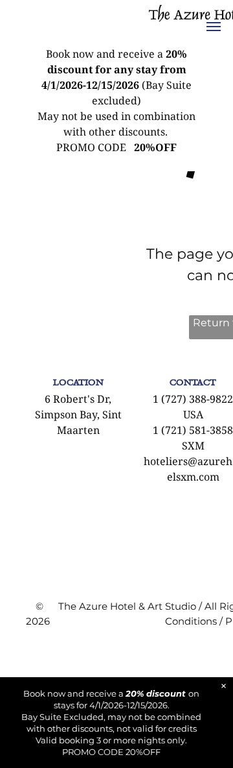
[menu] (214, 27)
